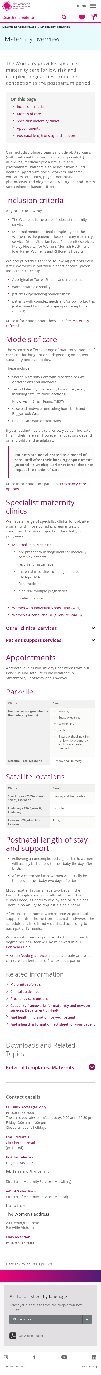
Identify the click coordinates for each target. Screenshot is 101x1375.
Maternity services (55, 27)
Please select (23, 1319)
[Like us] (35, 1357)
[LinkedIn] (94, 1357)
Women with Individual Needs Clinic (41, 607)
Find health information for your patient (42, 1017)
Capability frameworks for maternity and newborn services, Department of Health (50, 1007)
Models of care (29, 113)
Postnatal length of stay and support (46, 135)
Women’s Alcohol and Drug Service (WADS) (47, 615)
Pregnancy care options (29, 998)
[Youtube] (65, 1357)
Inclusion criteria (30, 106)
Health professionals (19, 27)
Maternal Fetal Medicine (31, 544)
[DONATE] (78, 17)
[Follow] (6, 1357)
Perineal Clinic (18, 946)
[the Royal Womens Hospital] (27, 6)
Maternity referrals (25, 984)
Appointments (28, 128)
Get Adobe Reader (31, 1336)
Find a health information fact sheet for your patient (52, 1024)
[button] (87, 6)
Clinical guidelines (24, 991)
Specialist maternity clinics (38, 121)
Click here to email (20, 1142)
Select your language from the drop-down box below (45, 1307)
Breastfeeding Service (28, 955)
